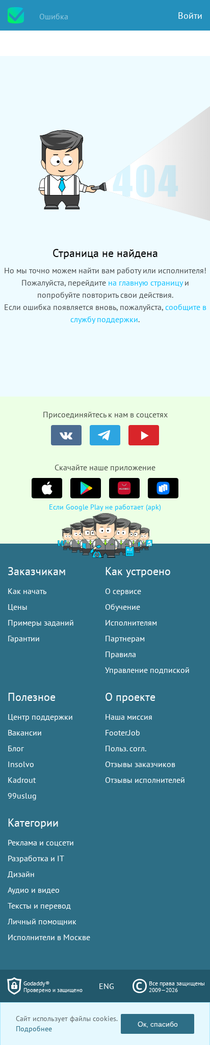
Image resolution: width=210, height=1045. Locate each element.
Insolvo (21, 764)
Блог (16, 748)
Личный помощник (42, 921)
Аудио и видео (34, 890)
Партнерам (125, 638)
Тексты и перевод (39, 905)
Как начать (27, 591)
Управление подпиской (147, 670)
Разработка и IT (36, 858)
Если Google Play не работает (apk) (105, 507)
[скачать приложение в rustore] (163, 488)
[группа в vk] (66, 435)
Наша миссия (128, 717)
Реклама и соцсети (41, 842)
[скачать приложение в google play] (85, 488)
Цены (18, 607)
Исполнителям (131, 622)
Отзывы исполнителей (145, 780)
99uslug (22, 795)
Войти (190, 15)
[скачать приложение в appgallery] (124, 488)
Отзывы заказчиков (140, 764)
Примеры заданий (41, 622)
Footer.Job (122, 732)
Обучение (122, 607)
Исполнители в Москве (49, 937)
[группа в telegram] (105, 435)
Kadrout (22, 780)
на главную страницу (145, 282)
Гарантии (24, 638)
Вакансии (25, 732)
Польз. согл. (125, 748)
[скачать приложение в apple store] (47, 488)
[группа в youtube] (143, 435)
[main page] (16, 15)
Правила (120, 654)
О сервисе (123, 591)
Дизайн (21, 874)
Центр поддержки (40, 717)
